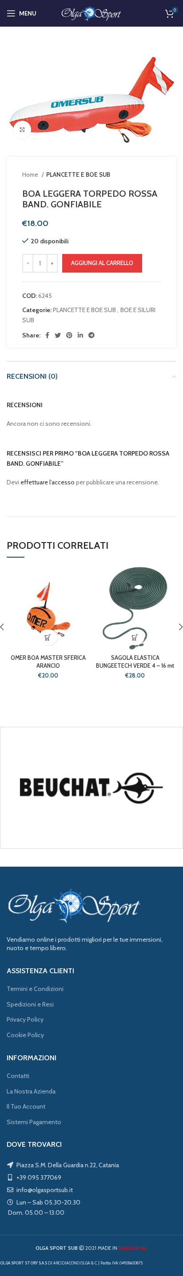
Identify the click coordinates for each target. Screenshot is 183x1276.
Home (31, 174)
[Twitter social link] (58, 335)
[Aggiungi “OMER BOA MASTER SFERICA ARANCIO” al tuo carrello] (48, 637)
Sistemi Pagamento (34, 1122)
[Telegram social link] (91, 335)
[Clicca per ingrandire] (22, 130)
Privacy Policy (25, 1019)
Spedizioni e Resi (30, 1004)
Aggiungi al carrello (102, 262)
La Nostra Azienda (31, 1091)
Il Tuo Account (26, 1106)
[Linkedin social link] (80, 335)
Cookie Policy (25, 1035)
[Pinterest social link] (69, 335)
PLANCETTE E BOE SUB (78, 174)
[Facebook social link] (47, 335)
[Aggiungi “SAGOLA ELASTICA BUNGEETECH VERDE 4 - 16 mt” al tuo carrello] (135, 637)
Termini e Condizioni (35, 989)
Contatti (18, 1076)
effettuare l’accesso (47, 482)
